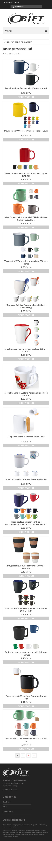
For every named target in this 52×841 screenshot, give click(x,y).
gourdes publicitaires (39, 825)
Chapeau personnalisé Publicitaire (33, 834)
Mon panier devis (12, 2)
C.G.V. (5, 807)
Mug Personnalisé (22, 832)
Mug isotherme (16, 834)
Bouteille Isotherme (9, 832)
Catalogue (6, 802)
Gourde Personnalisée (10, 830)
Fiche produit (26, 97)
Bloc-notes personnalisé (26, 830)
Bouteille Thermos (40, 830)
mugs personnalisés (9, 827)
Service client (8, 812)
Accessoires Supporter (10, 836)
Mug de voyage (34, 832)
